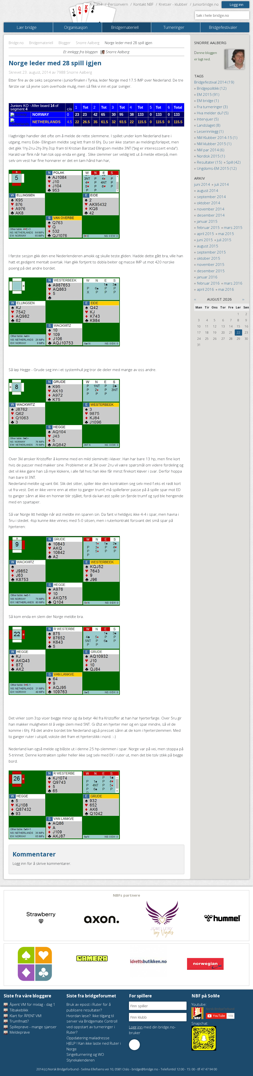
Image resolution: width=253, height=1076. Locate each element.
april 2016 (205, 289)
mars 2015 (233, 227)
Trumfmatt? (19, 1021)
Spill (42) (233, 162)
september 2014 (211, 196)
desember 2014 (211, 215)
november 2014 (210, 208)
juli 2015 (224, 239)
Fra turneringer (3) (212, 106)
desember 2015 (211, 270)
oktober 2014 (208, 202)
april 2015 (205, 233)
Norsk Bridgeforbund (35, 11)
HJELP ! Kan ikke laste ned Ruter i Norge (93, 1046)
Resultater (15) (209, 162)
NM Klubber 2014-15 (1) (217, 137)
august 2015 (207, 245)
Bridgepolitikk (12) (212, 88)
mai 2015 (226, 233)
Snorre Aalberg (87, 42)
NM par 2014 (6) (210, 149)
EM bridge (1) (208, 100)
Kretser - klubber (173, 4)
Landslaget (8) (208, 125)
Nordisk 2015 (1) (211, 156)
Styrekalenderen (80, 1060)
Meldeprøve (19, 1032)
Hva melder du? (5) (213, 112)
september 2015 (211, 252)
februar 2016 (208, 283)
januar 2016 (207, 276)
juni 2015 (205, 239)
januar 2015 (207, 221)
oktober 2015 (208, 258)
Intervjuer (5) (208, 119)
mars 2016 (233, 283)
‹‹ (195, 299)
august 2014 (207, 190)
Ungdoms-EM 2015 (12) (217, 168)
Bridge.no (16, 42)
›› (243, 299)
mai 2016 (226, 289)
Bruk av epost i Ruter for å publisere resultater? (88, 1007)
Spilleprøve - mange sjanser (33, 1026)
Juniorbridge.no (206, 4)
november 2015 (210, 264)
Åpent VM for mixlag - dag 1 (32, 1004)
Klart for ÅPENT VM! (25, 1015)
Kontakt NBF (143, 4)
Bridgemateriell (41, 42)
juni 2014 (202, 184)
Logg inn (236, 4)
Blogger (64, 42)
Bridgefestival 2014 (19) (214, 82)
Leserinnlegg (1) (210, 131)
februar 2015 (208, 227)
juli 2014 (221, 184)
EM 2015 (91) (208, 94)
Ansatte (96, 4)
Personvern (118, 4)
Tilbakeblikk (18, 1010)
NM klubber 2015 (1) (214, 143)
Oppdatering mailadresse (87, 1037)
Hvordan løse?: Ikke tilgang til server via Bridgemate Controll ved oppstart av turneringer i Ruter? (91, 1024)
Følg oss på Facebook (134, 1044)
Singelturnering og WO (85, 1054)
